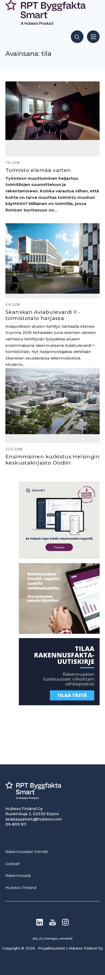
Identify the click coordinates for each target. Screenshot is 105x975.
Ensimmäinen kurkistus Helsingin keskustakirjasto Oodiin (52, 459)
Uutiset (12, 863)
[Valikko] (93, 36)
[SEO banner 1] (59, 557)
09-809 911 (15, 824)
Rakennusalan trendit (26, 851)
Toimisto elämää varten (38, 170)
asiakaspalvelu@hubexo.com (33, 819)
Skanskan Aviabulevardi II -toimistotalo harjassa (42, 315)
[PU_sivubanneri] (59, 632)
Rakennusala (18, 875)
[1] (59, 703)
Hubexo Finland (20, 887)
